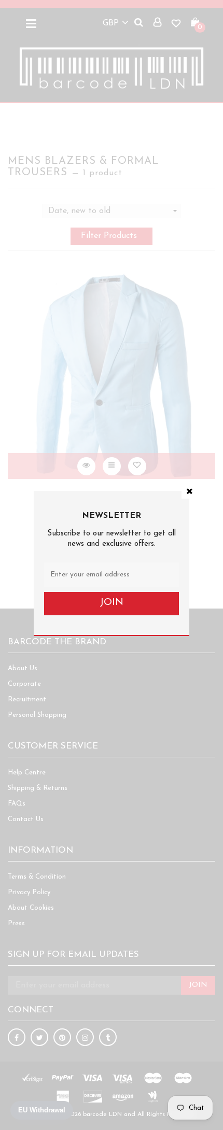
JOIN (111, 603)
